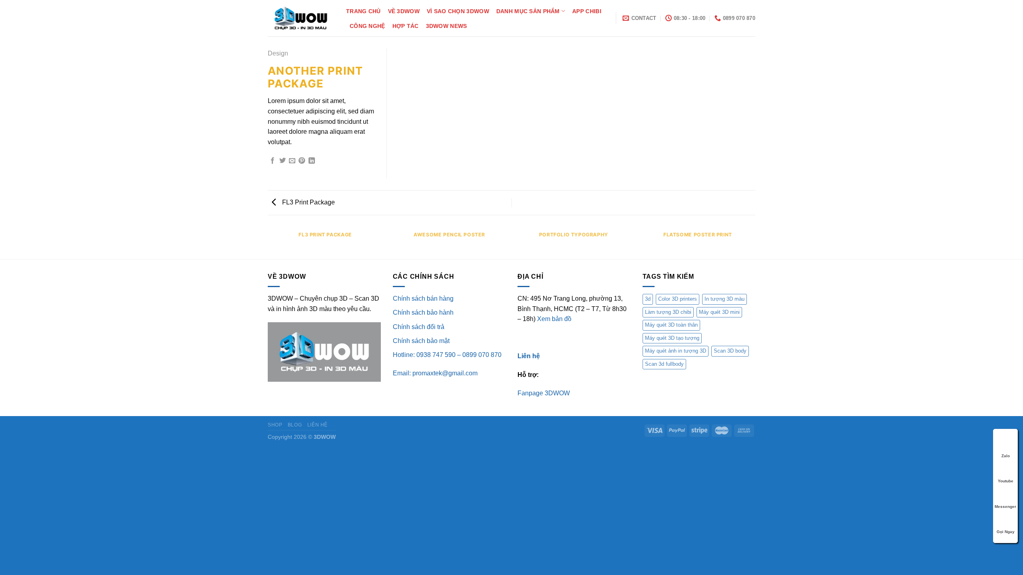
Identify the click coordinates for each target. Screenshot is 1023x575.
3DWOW (325, 437)
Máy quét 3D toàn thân (671, 325)
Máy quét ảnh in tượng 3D (675, 351)
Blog (295, 425)
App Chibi (586, 11)
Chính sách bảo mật (421, 340)
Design (278, 53)
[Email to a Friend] (292, 161)
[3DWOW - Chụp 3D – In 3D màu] (301, 18)
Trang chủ (363, 11)
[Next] (755, 242)
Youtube (1005, 481)
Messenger (1005, 506)
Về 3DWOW (404, 11)
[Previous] (268, 242)
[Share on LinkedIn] (311, 161)
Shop (275, 425)
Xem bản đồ (554, 318)
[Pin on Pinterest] (302, 161)
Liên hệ (317, 425)
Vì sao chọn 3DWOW (458, 11)
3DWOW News (446, 26)
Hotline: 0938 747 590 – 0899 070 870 (447, 354)
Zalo (1005, 456)
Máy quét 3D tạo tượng (672, 338)
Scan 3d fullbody (664, 364)
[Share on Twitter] (282, 161)
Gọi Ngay (1006, 531)
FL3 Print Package (308, 202)
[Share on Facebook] (272, 161)
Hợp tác (405, 26)
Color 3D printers (677, 299)
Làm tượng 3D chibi (668, 312)
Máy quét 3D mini (719, 312)
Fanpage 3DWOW (543, 393)
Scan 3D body (730, 351)
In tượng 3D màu (724, 299)
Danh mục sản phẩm (528, 11)
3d (648, 299)
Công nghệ (367, 26)
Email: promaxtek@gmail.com (435, 373)
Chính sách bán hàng (423, 298)
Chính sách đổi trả (418, 326)
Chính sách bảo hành (423, 312)
